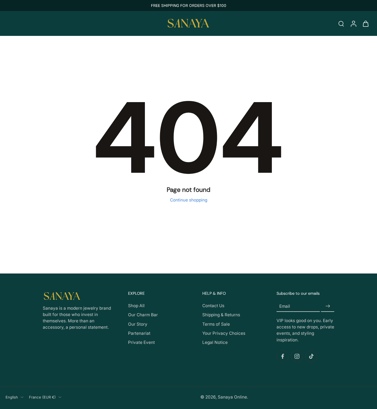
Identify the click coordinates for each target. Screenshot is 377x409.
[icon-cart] (365, 23)
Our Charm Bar (143, 315)
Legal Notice (215, 342)
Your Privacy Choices (223, 333)
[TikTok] (311, 356)
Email (284, 306)
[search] (341, 23)
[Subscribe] (327, 306)
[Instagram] (297, 356)
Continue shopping (188, 200)
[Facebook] (283, 356)
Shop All (136, 305)
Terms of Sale (216, 324)
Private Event (141, 342)
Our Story (137, 324)
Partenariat (139, 333)
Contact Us (213, 305)
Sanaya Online (232, 397)
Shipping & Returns (221, 315)
